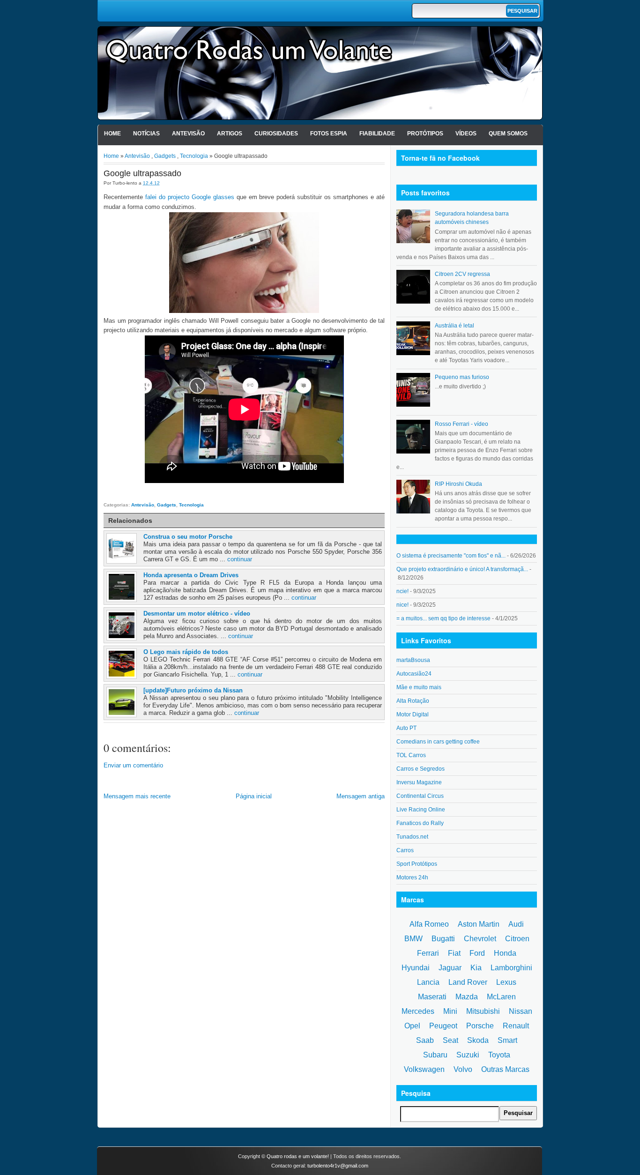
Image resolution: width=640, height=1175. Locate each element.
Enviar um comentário (133, 765)
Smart (507, 1040)
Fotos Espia (328, 133)
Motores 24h (412, 877)
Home (112, 133)
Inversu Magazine (419, 782)
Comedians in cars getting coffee (438, 741)
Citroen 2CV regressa (462, 274)
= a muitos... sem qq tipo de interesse (443, 618)
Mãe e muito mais (418, 687)
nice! (402, 605)
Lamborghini (511, 968)
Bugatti (443, 939)
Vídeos (465, 133)
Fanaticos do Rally (420, 823)
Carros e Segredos (420, 769)
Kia (476, 968)
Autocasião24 (414, 673)
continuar (239, 559)
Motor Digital (412, 714)
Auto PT (406, 728)
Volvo (463, 1069)
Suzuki (468, 1055)
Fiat (454, 953)
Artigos (229, 133)
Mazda (467, 997)
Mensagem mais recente (137, 796)
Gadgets (165, 156)
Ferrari (428, 953)
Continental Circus (420, 796)
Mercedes (418, 1011)
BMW (413, 939)
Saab (425, 1040)
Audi (516, 924)
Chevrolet (480, 939)
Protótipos (425, 133)
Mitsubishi (483, 1011)
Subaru (435, 1055)
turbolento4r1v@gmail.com (337, 1165)
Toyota (499, 1055)
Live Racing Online (420, 809)
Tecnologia (194, 156)
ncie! (402, 591)
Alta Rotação (412, 701)
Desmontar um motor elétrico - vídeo (196, 613)
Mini (450, 1011)
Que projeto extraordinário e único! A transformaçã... (462, 569)
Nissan (520, 1011)
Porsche (480, 1026)
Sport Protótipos (416, 864)
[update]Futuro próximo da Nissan (193, 690)
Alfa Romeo (429, 924)
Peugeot (443, 1026)
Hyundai (415, 968)
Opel (412, 1026)
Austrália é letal (454, 325)
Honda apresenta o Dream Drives (190, 575)
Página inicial (254, 796)
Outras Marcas (505, 1069)
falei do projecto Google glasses (188, 197)
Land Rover (468, 982)
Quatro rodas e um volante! (298, 1156)
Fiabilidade (377, 133)
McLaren (501, 997)
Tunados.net (412, 836)
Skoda (477, 1040)
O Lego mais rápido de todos (185, 651)
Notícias (146, 133)
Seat (450, 1040)
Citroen (517, 939)
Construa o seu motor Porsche (187, 536)
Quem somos (508, 133)
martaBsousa (413, 660)
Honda (505, 953)
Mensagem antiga (360, 796)
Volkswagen (424, 1069)
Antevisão (188, 133)
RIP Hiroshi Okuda (458, 484)
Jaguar (450, 968)
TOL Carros (411, 755)
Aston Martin (478, 924)
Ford (477, 953)
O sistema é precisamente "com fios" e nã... (451, 555)
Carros (405, 850)
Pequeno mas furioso (462, 377)
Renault (516, 1026)
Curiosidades (276, 133)
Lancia (428, 982)
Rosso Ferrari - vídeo (461, 424)
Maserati (432, 997)
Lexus (506, 982)
